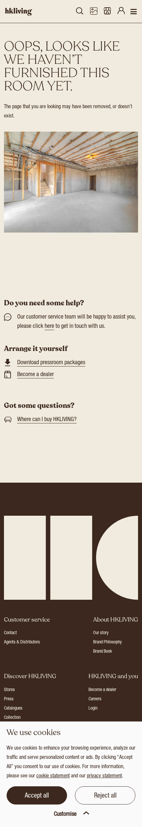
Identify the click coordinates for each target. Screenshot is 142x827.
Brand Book (102, 651)
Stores (9, 690)
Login (93, 708)
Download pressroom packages (51, 363)
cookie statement (53, 776)
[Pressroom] (93, 12)
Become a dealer (35, 375)
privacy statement (104, 776)
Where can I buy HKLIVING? (47, 420)
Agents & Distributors (22, 642)
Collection (12, 718)
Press (9, 699)
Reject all (105, 796)
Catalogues (13, 708)
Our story (101, 633)
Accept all (37, 796)
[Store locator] (107, 12)
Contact (10, 633)
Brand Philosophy (107, 642)
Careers (95, 699)
